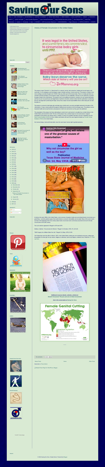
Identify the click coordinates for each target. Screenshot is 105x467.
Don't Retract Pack (78, 19)
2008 (13, 201)
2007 (13, 203)
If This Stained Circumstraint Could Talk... (22, 77)
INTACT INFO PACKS (54, 16)
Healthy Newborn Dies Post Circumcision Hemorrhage (23, 85)
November (15, 187)
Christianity (25, 22)
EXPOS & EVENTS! (84, 22)
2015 (13, 170)
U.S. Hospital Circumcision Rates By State (23, 108)
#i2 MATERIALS (29, 16)
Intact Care (87, 19)
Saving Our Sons (72, 300)
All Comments (15, 212)
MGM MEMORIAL (62, 22)
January (15, 199)
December (15, 184)
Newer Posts (38, 361)
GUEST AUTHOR (19, 19)
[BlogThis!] (47, 357)
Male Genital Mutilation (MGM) (42, 117)
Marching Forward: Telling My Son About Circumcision (23, 139)
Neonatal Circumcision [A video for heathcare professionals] (24, 132)
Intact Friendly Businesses (46, 19)
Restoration (11, 22)
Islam (31, 22)
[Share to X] (48, 357)
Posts (13, 209)
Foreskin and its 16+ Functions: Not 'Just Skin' (24, 100)
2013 (13, 174)
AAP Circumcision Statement (49, 22)
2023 (13, 153)
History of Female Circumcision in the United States (53, 28)
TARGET (85, 16)
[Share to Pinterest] (51, 357)
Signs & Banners (73, 22)
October (15, 189)
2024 (13, 151)
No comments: (39, 356)
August (15, 197)
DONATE (93, 22)
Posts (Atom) (44, 364)
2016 (13, 168)
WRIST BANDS (65, 16)
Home (10, 16)
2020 (13, 160)
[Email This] (45, 357)
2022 (13, 155)
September (16, 191)
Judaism (19, 22)
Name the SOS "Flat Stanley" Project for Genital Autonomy (22, 93)
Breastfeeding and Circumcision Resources (23, 69)
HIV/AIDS (37, 22)
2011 (13, 178)
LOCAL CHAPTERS (76, 16)
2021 (13, 157)
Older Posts (92, 361)
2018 (13, 164)
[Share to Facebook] (50, 357)
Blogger (65, 457)
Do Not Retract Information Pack (22, 123)
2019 (13, 162)
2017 (13, 166)
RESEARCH (92, 16)
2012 (13, 176)
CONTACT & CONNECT (41, 16)
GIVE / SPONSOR (18, 16)
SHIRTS (11, 19)
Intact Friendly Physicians (32, 19)
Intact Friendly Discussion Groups (63, 19)
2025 (13, 149)
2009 (13, 183)
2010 (13, 181)
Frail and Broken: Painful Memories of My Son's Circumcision (24, 116)
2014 (13, 172)
